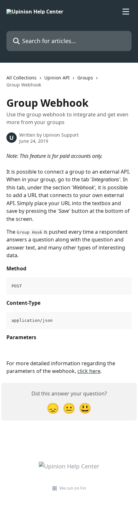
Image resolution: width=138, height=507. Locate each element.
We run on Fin (72, 488)
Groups (85, 78)
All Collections (21, 78)
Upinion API (57, 78)
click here (88, 371)
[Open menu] (126, 11)
